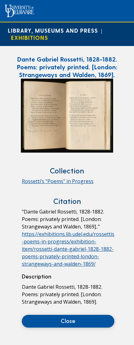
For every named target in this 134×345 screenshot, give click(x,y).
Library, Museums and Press (53, 30)
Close (68, 320)
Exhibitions (29, 37)
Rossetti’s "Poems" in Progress (57, 181)
